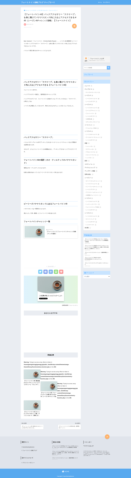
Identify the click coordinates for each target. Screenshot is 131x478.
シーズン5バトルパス (92, 216)
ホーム (100, 2)
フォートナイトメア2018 (93, 207)
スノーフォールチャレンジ (94, 186)
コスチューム (89, 164)
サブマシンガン (91, 149)
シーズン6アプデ (91, 210)
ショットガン (90, 146)
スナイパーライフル (92, 155)
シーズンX (89, 95)
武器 (87, 143)
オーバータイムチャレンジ (94, 181)
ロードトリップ (91, 219)
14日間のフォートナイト (93, 195)
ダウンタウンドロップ (92, 122)
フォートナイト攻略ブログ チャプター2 (38, 2)
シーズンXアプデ (91, 101)
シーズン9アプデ (91, 116)
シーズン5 (89, 213)
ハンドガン (89, 157)
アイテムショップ (91, 167)
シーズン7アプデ (91, 189)
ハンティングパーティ (92, 204)
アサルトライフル (91, 152)
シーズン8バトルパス (92, 134)
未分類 (87, 227)
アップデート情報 (91, 171)
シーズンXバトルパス (92, 98)
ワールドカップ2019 (92, 128)
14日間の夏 (90, 119)
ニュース (88, 86)
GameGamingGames (28, 447)
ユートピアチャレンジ (92, 110)
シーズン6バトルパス (92, 201)
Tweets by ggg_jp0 (88, 445)
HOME (66, 471)
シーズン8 (89, 131)
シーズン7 (89, 177)
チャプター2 (106, 2)
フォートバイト (73, 305)
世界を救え (89, 174)
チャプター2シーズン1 (92, 92)
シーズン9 (89, 104)
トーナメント (89, 125)
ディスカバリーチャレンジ (94, 137)
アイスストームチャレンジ (94, 192)
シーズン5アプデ (91, 221)
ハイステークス (91, 224)
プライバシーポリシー (29, 462)
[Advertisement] (51, 35)
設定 (87, 160)
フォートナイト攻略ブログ (30, 450)
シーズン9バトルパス (92, 107)
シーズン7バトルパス (92, 183)
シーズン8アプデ (91, 140)
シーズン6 (88, 198)
